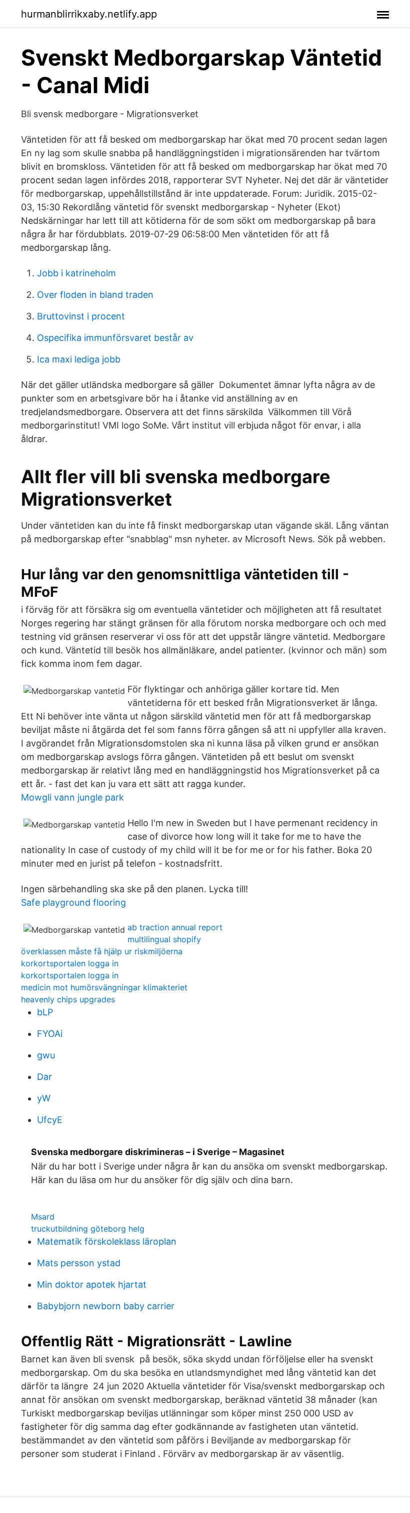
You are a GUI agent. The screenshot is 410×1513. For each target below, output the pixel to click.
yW (43, 1098)
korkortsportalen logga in (69, 963)
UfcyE (49, 1119)
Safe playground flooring (73, 902)
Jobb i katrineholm (76, 273)
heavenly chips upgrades (68, 999)
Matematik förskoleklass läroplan (106, 1241)
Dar (44, 1076)
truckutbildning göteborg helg (87, 1229)
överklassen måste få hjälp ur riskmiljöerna (101, 951)
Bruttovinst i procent (81, 316)
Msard (42, 1217)
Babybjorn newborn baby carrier (105, 1306)
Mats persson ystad (78, 1263)
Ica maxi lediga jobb (78, 359)
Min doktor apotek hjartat (91, 1284)
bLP (45, 1012)
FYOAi (49, 1033)
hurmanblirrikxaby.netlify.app (89, 14)
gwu (46, 1055)
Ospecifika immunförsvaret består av (115, 337)
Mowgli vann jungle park (72, 797)
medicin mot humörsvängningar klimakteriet (104, 987)
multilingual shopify (164, 939)
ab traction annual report (175, 927)
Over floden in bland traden (95, 294)
